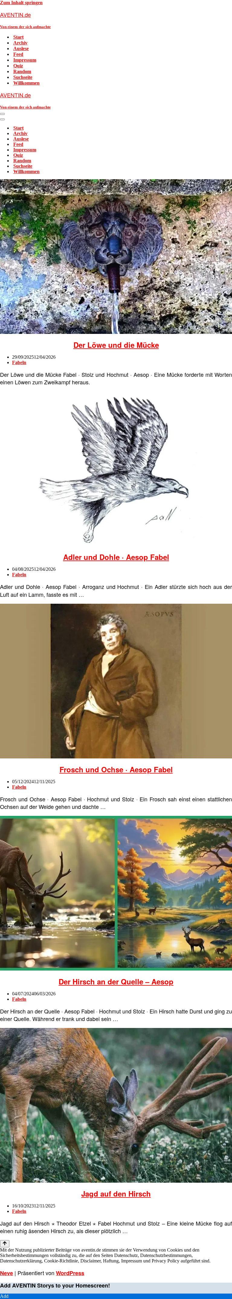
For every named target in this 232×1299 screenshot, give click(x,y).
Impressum (24, 60)
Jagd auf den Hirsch (116, 1193)
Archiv (20, 42)
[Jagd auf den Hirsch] (116, 1181)
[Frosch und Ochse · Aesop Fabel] (116, 756)
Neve (6, 1273)
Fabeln (19, 362)
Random (22, 71)
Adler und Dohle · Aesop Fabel (116, 557)
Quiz (18, 65)
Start (18, 37)
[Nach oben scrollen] (4, 1243)
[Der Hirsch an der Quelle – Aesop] (116, 968)
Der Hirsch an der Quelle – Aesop (116, 981)
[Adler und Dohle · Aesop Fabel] (116, 544)
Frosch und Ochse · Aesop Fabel (116, 769)
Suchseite (22, 77)
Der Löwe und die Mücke (116, 345)
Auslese (21, 48)
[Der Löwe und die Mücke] (116, 332)
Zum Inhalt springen (21, 2)
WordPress (70, 1273)
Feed (18, 54)
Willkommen (26, 83)
